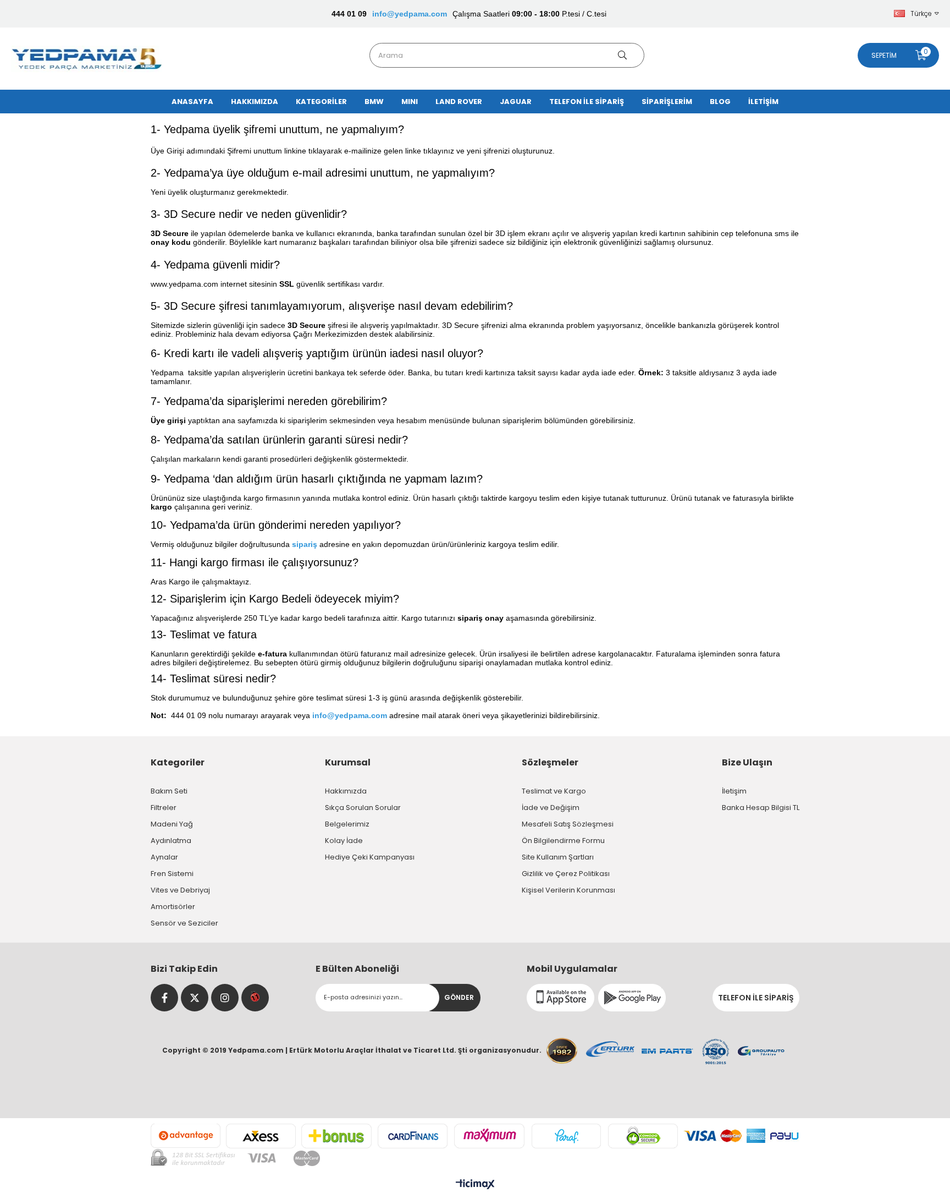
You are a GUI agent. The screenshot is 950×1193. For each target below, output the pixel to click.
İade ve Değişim (550, 807)
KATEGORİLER (321, 101)
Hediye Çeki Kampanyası (370, 857)
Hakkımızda (346, 791)
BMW (374, 101)
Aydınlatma (171, 840)
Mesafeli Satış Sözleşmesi (568, 824)
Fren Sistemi (172, 873)
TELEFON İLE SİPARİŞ (586, 101)
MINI (409, 101)
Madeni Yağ (172, 824)
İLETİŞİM (763, 101)
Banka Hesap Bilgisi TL (760, 807)
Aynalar (164, 857)
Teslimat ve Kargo (554, 791)
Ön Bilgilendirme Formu (563, 840)
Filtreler (163, 807)
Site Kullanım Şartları (558, 857)
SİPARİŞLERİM (667, 101)
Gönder (459, 997)
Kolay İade (344, 840)
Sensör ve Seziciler (184, 923)
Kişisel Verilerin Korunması (568, 890)
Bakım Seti (169, 791)
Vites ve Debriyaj (180, 890)
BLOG (720, 101)
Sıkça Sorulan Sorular (363, 807)
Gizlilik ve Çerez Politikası (566, 873)
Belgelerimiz (347, 824)
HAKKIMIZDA (254, 101)
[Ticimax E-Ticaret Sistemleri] (475, 1185)
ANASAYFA (192, 101)
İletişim (734, 791)
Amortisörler (173, 906)
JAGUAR (516, 101)
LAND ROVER (458, 101)
